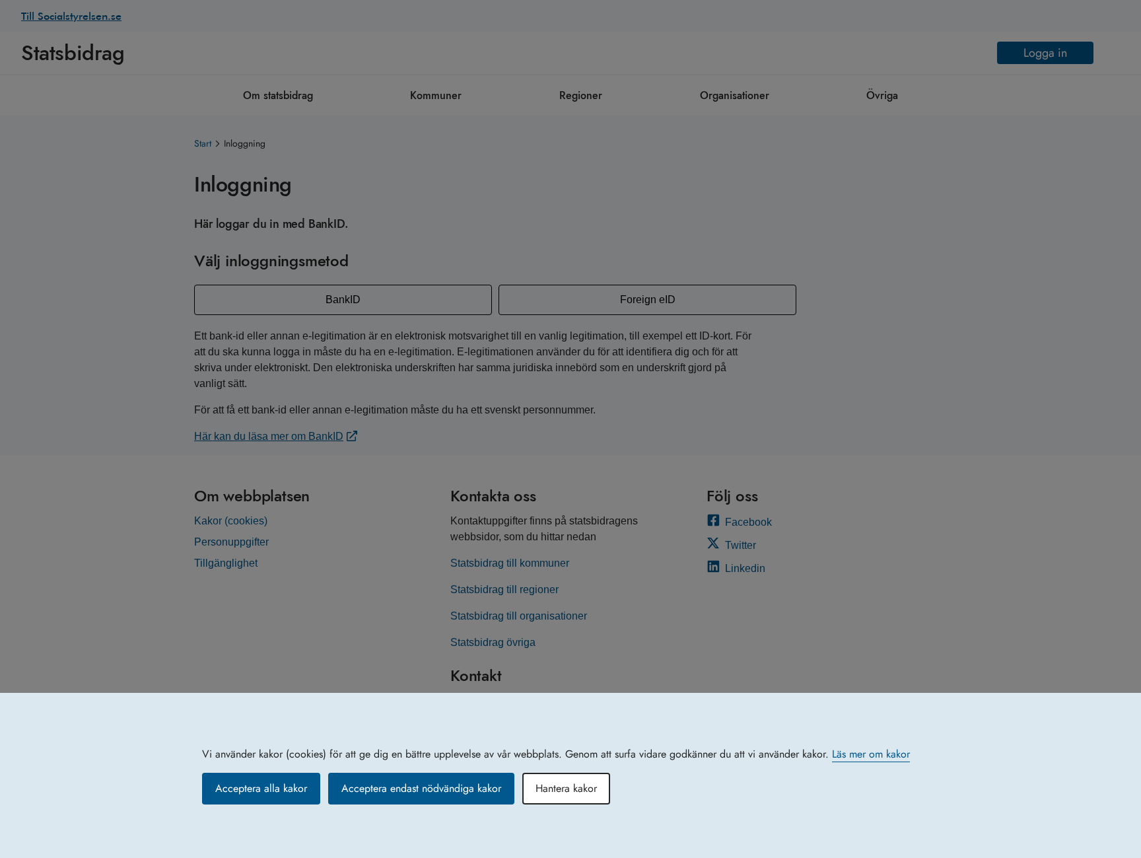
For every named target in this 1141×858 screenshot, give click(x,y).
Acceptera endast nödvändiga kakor (421, 788)
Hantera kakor (566, 788)
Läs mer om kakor (871, 754)
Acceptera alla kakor (261, 788)
